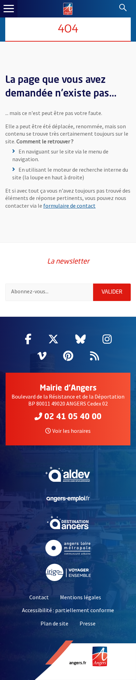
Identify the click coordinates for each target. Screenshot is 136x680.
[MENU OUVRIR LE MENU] (8, 8)
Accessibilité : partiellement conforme (68, 610)
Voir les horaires (71, 430)
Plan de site (54, 623)
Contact (39, 597)
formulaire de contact (69, 205)
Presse (88, 623)
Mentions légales (80, 597)
